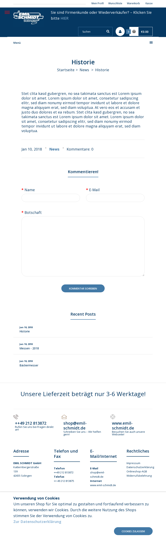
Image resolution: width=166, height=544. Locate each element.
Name (29, 189)
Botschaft (33, 212)
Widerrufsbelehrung (139, 475)
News (84, 69)
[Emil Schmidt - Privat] (28, 25)
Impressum (133, 463)
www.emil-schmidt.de (103, 485)
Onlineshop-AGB (137, 471)
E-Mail (94, 189)
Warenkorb (133, 3)
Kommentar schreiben (83, 288)
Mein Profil (98, 3)
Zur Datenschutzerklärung (37, 521)
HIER (64, 18)
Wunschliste (115, 3)
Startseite (65, 69)
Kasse (149, 3)
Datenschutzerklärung (140, 467)
